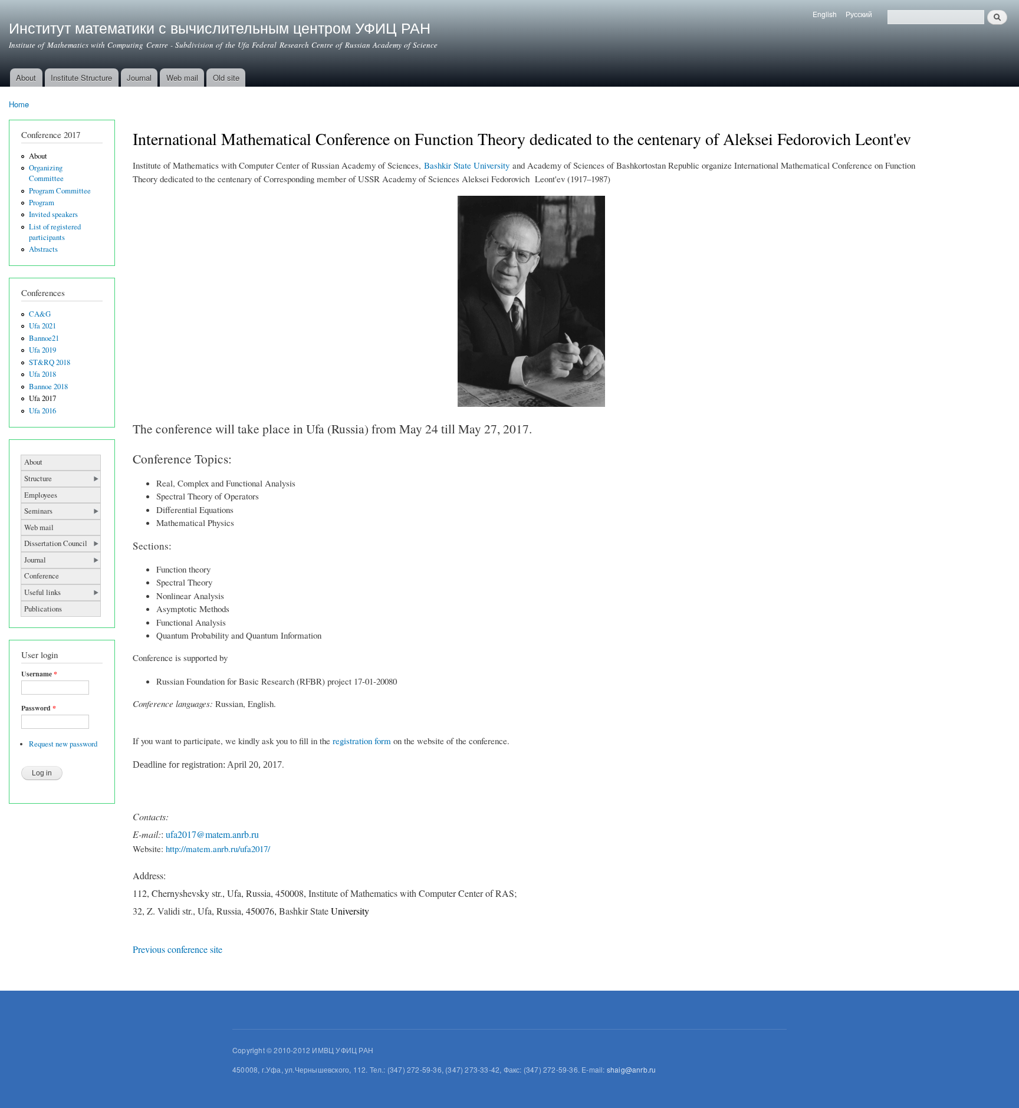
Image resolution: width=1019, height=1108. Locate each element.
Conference (41, 576)
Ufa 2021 (42, 326)
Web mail (182, 77)
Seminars (38, 511)
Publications (43, 609)
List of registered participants (55, 232)
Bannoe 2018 (48, 387)
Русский (859, 14)
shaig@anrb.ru (631, 1069)
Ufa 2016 (42, 411)
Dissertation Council (55, 543)
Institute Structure (81, 77)
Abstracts (43, 249)
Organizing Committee (46, 173)
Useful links (42, 592)
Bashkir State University (467, 165)
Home (19, 104)
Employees (40, 495)
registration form (362, 741)
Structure (38, 479)
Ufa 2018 (42, 374)
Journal (139, 77)
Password (38, 708)
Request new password (63, 744)
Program (41, 203)
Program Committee (60, 191)
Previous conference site (177, 949)
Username (39, 674)
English (825, 14)
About (26, 77)
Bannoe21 (44, 338)
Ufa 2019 (42, 350)
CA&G (40, 314)
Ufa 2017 (42, 398)
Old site (226, 77)
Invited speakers (53, 214)
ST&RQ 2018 (49, 362)
